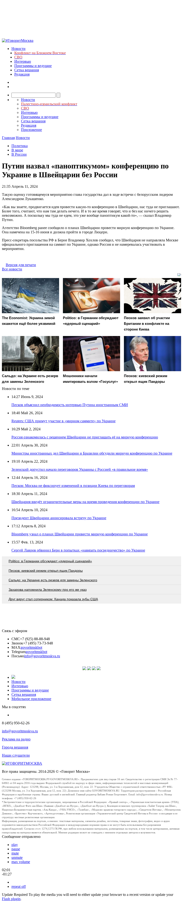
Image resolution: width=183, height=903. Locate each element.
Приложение (31, 130)
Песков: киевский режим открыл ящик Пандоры (46, 570)
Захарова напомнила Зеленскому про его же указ (47, 589)
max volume (20, 862)
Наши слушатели (16, 755)
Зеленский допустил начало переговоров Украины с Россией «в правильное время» (79, 469)
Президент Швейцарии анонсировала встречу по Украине (58, 518)
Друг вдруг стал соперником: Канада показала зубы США (53, 599)
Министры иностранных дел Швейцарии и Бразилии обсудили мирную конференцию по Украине (91, 453)
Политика (19, 146)
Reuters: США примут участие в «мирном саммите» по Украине (63, 421)
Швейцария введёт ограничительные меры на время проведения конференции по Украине (85, 502)
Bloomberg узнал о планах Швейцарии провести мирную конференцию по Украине (79, 534)
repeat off (18, 886)
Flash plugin (11, 899)
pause (15, 849)
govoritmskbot (31, 647)
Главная (8, 138)
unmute (17, 857)
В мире (17, 150)
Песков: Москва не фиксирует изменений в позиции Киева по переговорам (73, 486)
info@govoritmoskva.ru (42, 656)
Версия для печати (21, 265)
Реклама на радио (16, 739)
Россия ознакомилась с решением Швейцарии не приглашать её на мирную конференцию (84, 437)
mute (15, 853)
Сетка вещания (26, 70)
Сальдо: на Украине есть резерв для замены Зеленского (53, 580)
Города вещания (15, 747)
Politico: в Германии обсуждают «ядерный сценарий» (50, 561)
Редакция (22, 74)
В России (19, 154)
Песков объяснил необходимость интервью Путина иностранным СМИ (69, 405)
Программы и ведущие (33, 66)
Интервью (22, 61)
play (14, 845)
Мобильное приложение (31, 699)
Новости (18, 49)
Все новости (12, 269)
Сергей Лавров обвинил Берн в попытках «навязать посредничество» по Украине (78, 550)
